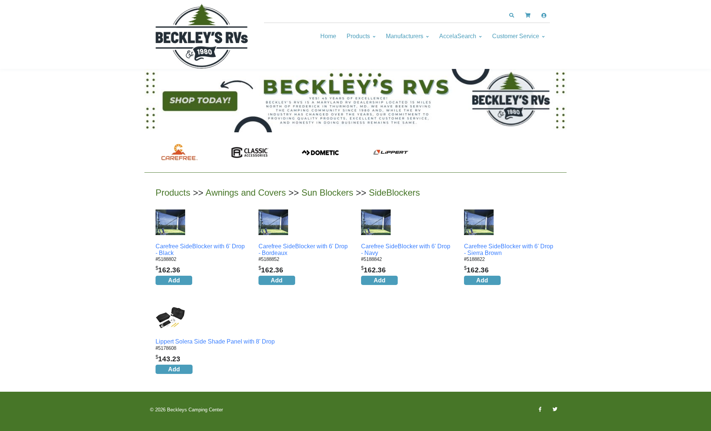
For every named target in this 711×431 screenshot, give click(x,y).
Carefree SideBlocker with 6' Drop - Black (200, 249)
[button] (511, 15)
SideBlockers (394, 193)
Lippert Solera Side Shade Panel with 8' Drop (215, 341)
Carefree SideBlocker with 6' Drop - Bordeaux (303, 249)
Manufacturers (404, 36)
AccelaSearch (457, 36)
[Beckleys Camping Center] (202, 36)
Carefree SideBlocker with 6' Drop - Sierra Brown (508, 249)
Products (358, 36)
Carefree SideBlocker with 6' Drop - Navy (405, 249)
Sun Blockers (327, 193)
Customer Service (515, 36)
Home (328, 36)
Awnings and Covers (246, 193)
